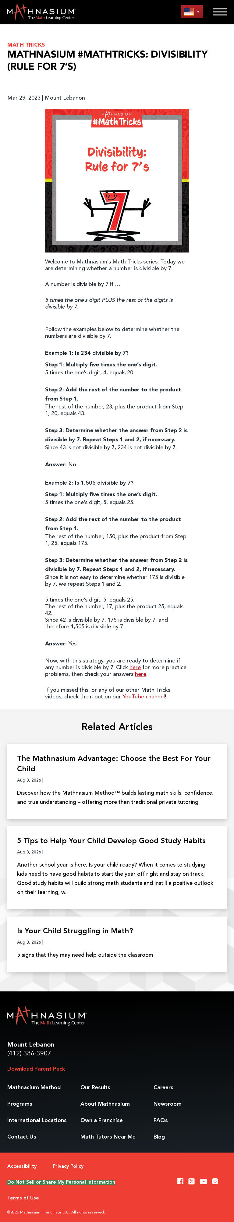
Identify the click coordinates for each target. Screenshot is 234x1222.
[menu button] (192, 11)
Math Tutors (108, 1137)
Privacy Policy (68, 1166)
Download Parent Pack (36, 1069)
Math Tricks (26, 45)
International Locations (37, 1120)
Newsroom (168, 1104)
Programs (19, 1104)
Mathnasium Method (34, 1087)
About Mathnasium (105, 1104)
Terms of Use (23, 1198)
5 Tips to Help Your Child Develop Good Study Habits (111, 841)
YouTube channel (143, 697)
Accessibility (22, 1166)
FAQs (161, 1120)
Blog (159, 1137)
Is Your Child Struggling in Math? (75, 931)
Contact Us (21, 1137)
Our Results (95, 1087)
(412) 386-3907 (29, 1054)
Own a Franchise (101, 1120)
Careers (163, 1087)
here (135, 667)
